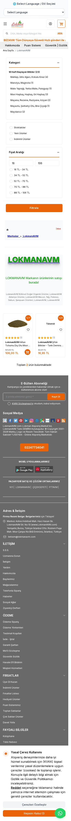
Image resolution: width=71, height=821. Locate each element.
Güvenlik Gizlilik (11, 656)
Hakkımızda (12, 45)
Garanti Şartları (10, 645)
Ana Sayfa (8, 50)
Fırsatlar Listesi (11, 693)
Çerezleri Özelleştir (34, 804)
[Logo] (21, 23)
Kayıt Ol (56, 396)
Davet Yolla (9, 722)
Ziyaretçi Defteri (11, 608)
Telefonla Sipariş (12, 590)
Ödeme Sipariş (11, 621)
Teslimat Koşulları (12, 633)
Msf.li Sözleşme (11, 650)
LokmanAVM (30, 236)
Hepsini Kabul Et (34, 813)
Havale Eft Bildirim (12, 662)
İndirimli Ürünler (11, 687)
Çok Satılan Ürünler (13, 716)
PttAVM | (54, 487)
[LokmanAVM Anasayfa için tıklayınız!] (22, 230)
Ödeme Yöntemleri (13, 627)
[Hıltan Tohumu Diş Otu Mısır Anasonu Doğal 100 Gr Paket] (18, 324)
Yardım (6, 567)
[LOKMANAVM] (58, 228)
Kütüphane (8, 736)
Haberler (7, 596)
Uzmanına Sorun (11, 556)
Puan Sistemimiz (12, 705)
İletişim (6, 561)
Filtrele (34, 207)
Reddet (16, 788)
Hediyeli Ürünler (11, 699)
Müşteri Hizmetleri (12, 668)
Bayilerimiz (9, 579)
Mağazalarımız (10, 585)
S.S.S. (6, 550)
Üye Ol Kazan (10, 682)
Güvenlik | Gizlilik (56, 45)
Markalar (13, 236)
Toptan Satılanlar (12, 711)
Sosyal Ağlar (9, 602)
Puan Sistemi (32, 45)
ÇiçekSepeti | (40, 487)
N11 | (12, 487)
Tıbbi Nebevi (10, 742)
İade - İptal (8, 639)
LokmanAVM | (23, 487)
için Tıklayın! (28, 516)
